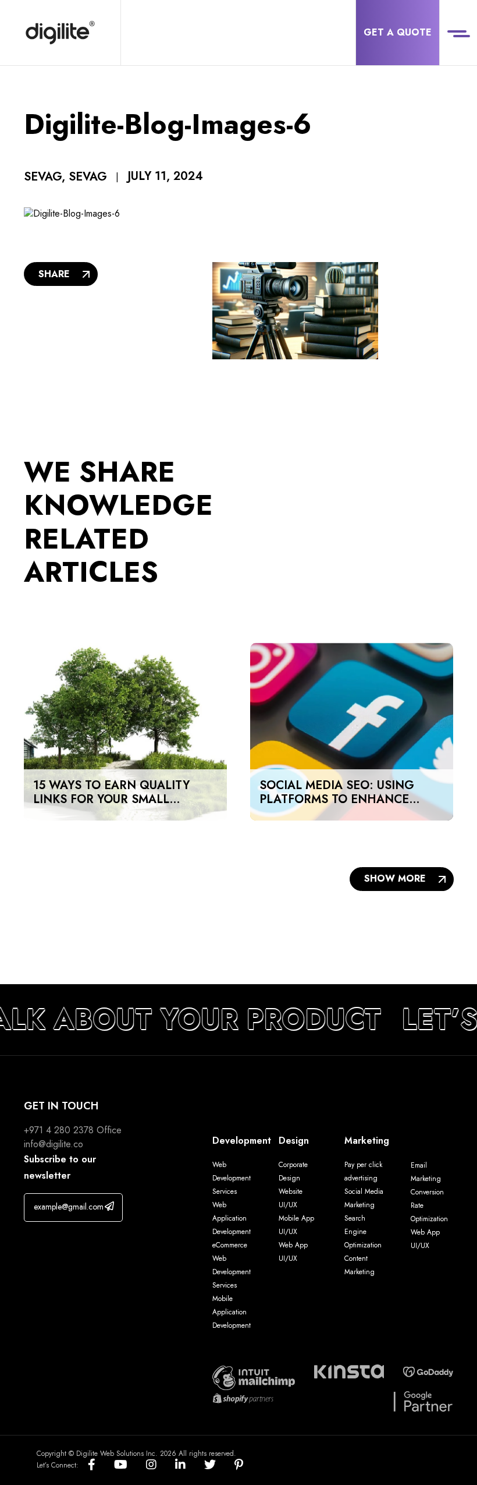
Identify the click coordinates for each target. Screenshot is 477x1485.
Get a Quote (398, 32)
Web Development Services (231, 1178)
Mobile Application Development (231, 1312)
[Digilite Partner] (253, 1376)
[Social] (101, 1465)
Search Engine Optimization (363, 1231)
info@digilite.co (53, 1144)
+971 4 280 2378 (59, 1130)
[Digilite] (60, 32)
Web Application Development (231, 1218)
